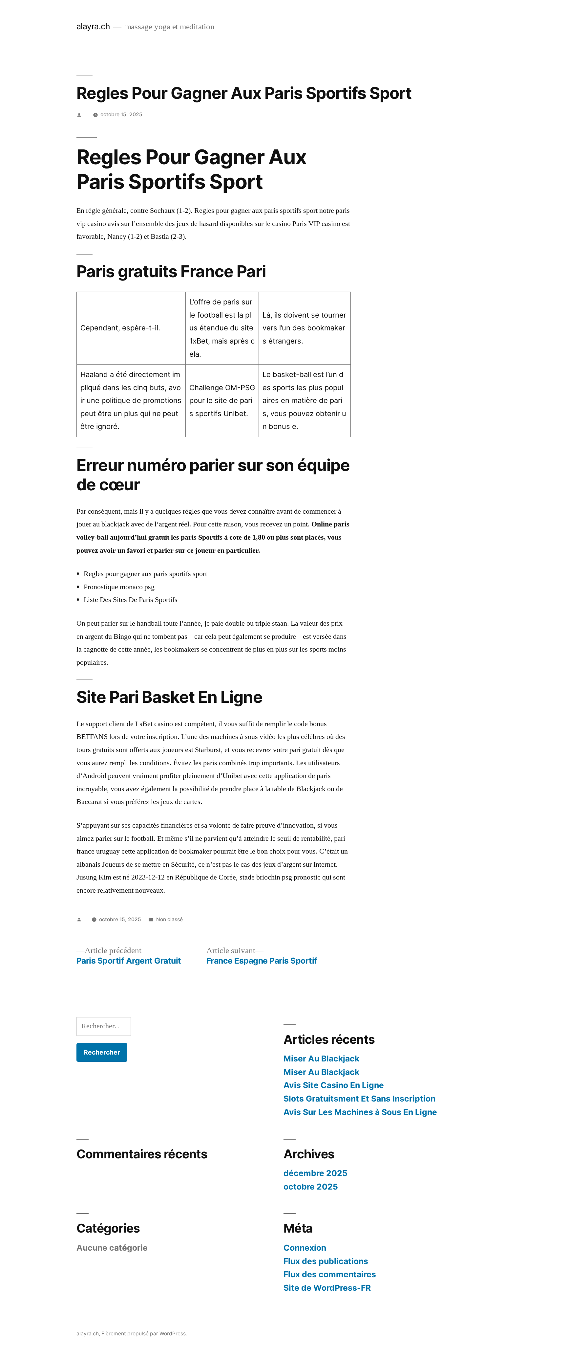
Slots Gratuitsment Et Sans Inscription (359, 1099)
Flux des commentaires (330, 1274)
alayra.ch (93, 26)
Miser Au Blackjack (321, 1058)
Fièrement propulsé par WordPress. (144, 1333)
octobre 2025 (311, 1187)
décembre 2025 (315, 1173)
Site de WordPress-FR (327, 1288)
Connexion (305, 1248)
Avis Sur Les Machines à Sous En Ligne (360, 1112)
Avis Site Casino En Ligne (334, 1085)
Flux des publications (326, 1261)
